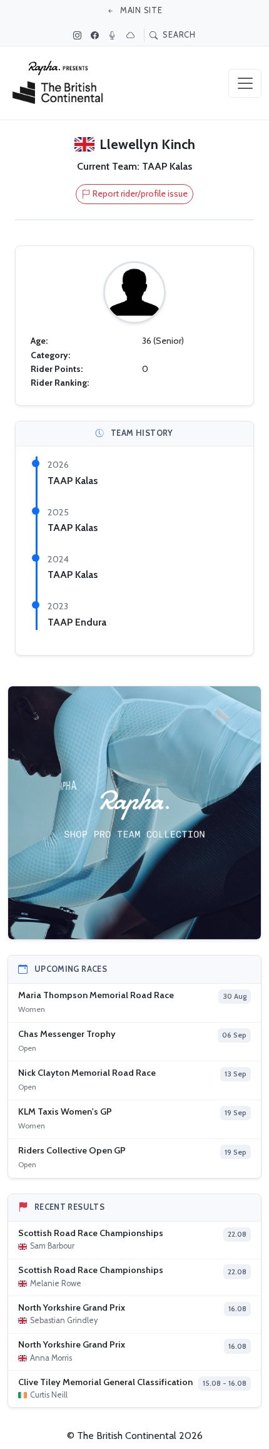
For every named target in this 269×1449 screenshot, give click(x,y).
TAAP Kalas (73, 481)
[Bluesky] (132, 35)
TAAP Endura (77, 622)
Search (178, 34)
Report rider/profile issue (140, 193)
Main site (140, 10)
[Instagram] (78, 35)
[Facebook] (96, 35)
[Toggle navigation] (244, 83)
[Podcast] (113, 35)
